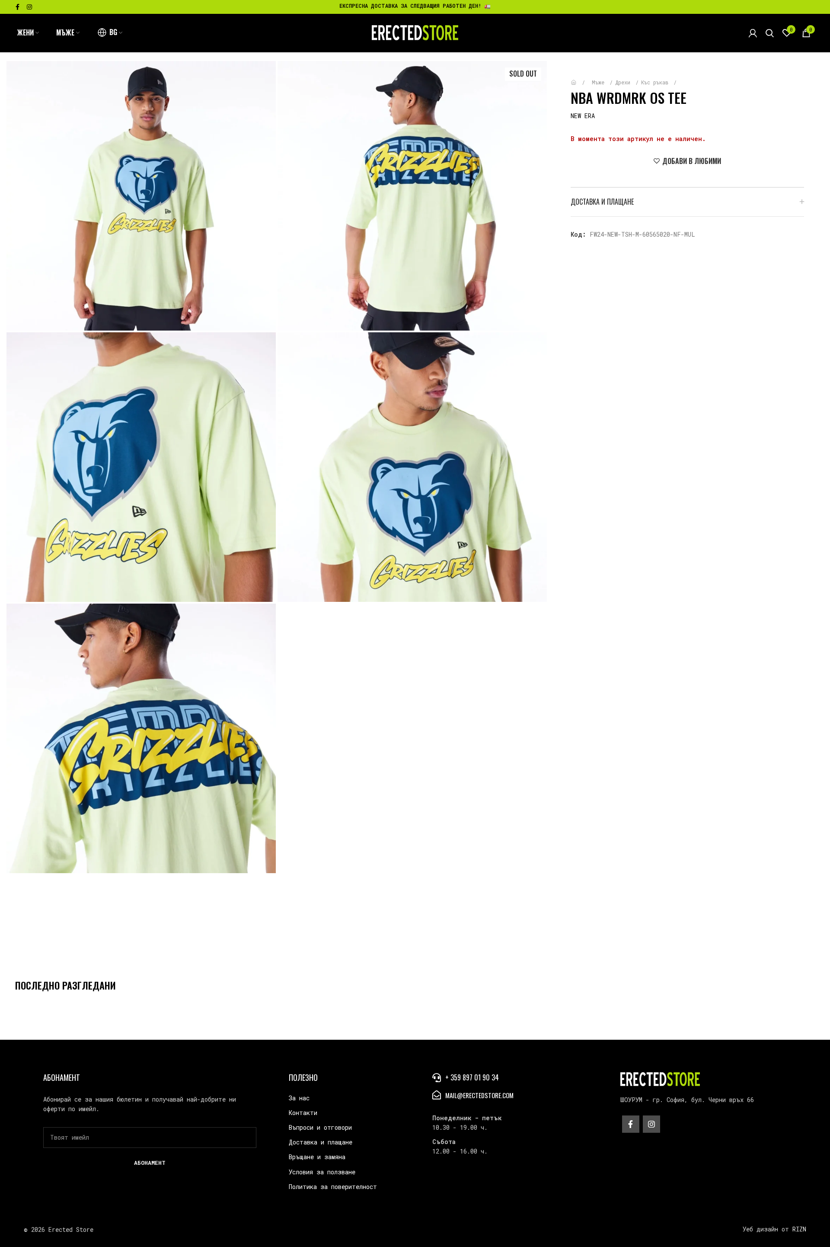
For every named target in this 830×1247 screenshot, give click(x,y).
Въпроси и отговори (320, 1127)
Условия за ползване (322, 1172)
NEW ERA (583, 116)
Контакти (303, 1113)
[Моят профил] (752, 33)
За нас (299, 1098)
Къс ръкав (656, 82)
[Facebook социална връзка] (17, 7)
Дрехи (624, 82)
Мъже (599, 82)
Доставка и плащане (320, 1142)
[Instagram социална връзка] (29, 7)
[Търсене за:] (769, 33)
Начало (580, 78)
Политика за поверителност (333, 1187)
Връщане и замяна (317, 1157)
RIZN (799, 1229)
